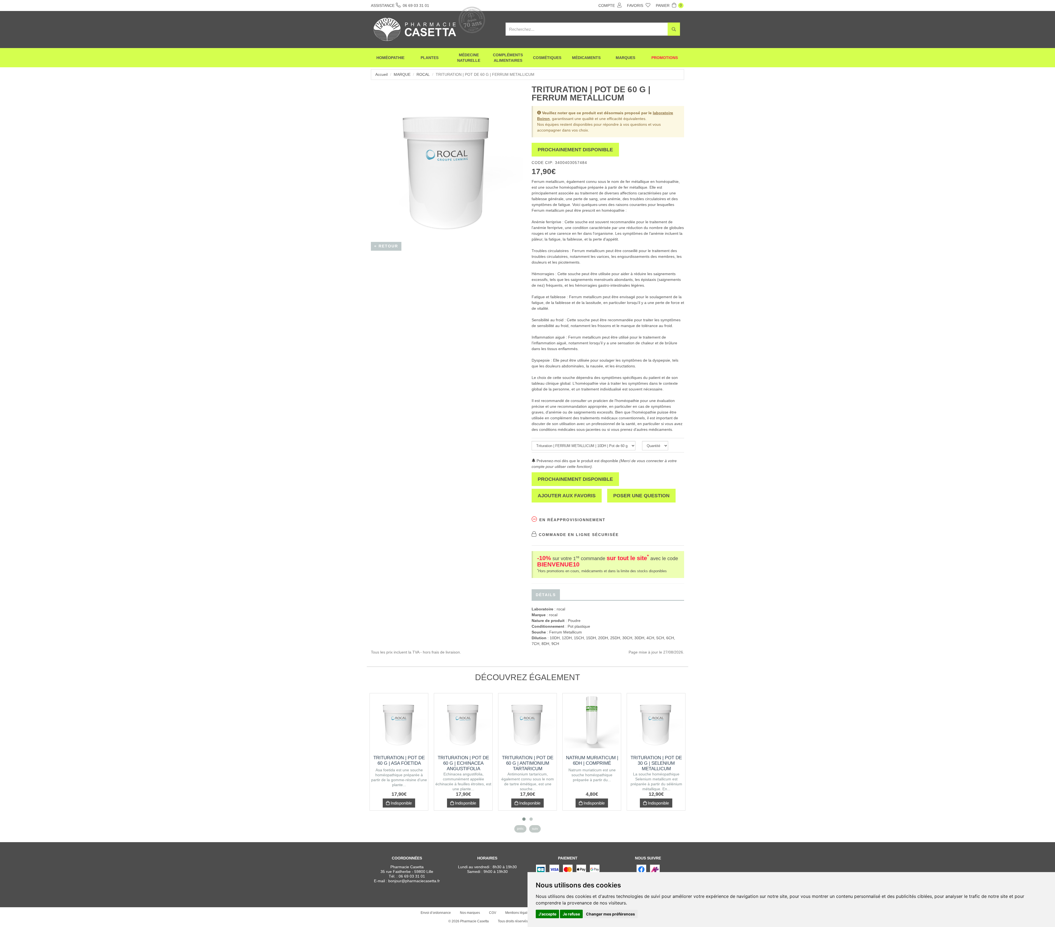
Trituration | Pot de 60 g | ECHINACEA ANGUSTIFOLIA (463, 763)
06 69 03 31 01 (412, 876)
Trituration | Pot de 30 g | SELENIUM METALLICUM (656, 763)
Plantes (429, 57)
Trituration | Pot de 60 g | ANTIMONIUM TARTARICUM (527, 763)
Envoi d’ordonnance (436, 913)
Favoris (635, 5)
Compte (607, 5)
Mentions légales (518, 913)
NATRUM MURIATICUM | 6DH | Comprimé (592, 760)
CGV (492, 913)
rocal (423, 74)
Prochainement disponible (575, 149)
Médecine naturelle (468, 58)
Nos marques (470, 913)
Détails (546, 595)
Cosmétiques (547, 57)
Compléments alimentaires (508, 58)
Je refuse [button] (571, 914)
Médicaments (586, 57)
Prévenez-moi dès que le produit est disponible (576, 461)
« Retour (386, 246)
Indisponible (401, 803)
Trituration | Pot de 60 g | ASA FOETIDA (399, 760)
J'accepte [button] (547, 914)
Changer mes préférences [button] (610, 914)
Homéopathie (390, 57)
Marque (402, 74)
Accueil (381, 74)
